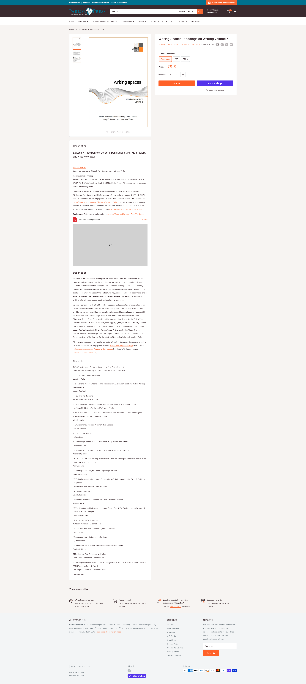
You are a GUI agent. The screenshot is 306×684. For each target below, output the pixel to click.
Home (71, 21)
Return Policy (172, 644)
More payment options (215, 90)
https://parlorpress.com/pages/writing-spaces (93, 349)
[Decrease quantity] (170, 74)
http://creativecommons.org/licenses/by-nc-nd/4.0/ (95, 202)
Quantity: (162, 74)
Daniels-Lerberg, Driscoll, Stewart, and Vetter (179, 45)
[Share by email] (231, 44)
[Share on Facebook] (217, 44)
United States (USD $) (78, 666)
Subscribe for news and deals (223, 2)
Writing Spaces (79, 167)
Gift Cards (171, 636)
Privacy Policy (173, 651)
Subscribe (211, 653)
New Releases (173, 628)
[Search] (200, 11)
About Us (183, 21)
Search (170, 624)
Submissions (126, 21)
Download (144, 220)
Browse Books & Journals (103, 21)
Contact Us (195, 21)
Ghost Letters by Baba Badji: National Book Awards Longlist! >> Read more (98, 2)
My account (212, 12)
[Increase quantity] (183, 74)
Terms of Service (174, 655)
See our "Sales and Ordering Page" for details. (126, 214)
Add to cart (176, 83)
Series (141, 21)
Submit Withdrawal (175, 648)
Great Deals (172, 640)
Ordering (82, 21)
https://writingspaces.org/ (121, 345)
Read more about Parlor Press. (108, 632)
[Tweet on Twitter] (226, 44)
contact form (175, 606)
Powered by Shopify (76, 675)
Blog (173, 21)
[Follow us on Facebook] (129, 670)
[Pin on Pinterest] (222, 44)
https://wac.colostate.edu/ (85, 352)
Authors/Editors (157, 21)
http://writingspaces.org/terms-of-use (125, 209)
